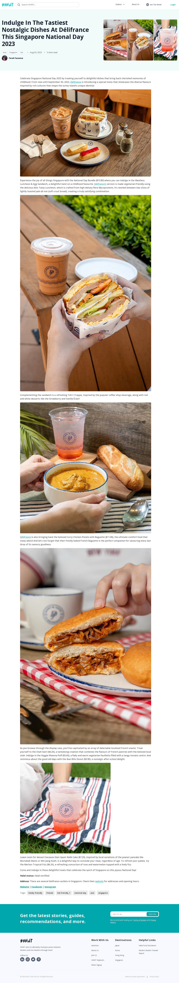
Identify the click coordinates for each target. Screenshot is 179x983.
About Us (95, 950)
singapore (103, 893)
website (99, 881)
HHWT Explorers (97, 960)
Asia (4, 52)
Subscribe (152, 914)
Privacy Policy (154, 977)
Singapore (13, 52)
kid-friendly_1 (63, 893)
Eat (21, 52)
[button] (120, 4)
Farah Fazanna (16, 58)
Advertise (95, 945)
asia (92, 893)
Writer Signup (96, 965)
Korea (117, 950)
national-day (80, 893)
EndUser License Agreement (135, 977)
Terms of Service (139, 920)
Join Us (94, 955)
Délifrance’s (100, 183)
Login (173, 4)
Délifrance (75, 81)
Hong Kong (119, 955)
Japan (117, 945)
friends (49, 893)
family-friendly (35, 893)
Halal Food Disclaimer (147, 945)
